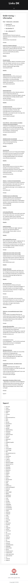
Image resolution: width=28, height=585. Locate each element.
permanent (8, 523)
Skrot (7, 420)
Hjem (4, 21)
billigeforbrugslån (10, 442)
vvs (6, 557)
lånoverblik (8, 496)
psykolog (8, 524)
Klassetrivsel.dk (6, 60)
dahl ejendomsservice (10, 453)
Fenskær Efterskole (7, 268)
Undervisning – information (12, 21)
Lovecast (8, 414)
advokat (7, 428)
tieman (7, 549)
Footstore (8, 409)
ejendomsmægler (9, 462)
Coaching (8, 24)
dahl (7, 451)
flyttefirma (8, 470)
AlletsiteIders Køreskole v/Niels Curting (12, 380)
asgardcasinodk (9, 434)
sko (6, 540)
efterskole (8, 461)
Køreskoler (5, 33)
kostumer (8, 488)
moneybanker (9, 507)
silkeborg (8, 537)
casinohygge (8, 450)
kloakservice (8, 485)
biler (7, 440)
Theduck (8, 426)
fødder (7, 474)
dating (7, 454)
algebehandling (9, 429)
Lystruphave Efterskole (8, 211)
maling (7, 499)
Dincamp (8, 406)
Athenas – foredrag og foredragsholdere (12, 180)
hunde (7, 481)
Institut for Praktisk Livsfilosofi (10, 45)
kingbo (7, 484)
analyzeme (8, 431)
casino (7, 447)
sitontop (7, 538)
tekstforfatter (9, 547)
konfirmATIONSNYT (10, 487)
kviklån (7, 490)
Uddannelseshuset (7, 74)
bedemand (8, 439)
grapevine (8, 476)
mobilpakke (8, 504)
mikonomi (8, 502)
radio (7, 526)
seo (6, 532)
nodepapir (8, 513)
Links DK (14, 3)
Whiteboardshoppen (7, 350)
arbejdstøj (8, 433)
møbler (7, 510)
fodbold (7, 471)
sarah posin (8, 530)
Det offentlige (9, 28)
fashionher (8, 468)
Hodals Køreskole (7, 226)
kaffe (7, 482)
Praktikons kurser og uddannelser (10, 195)
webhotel (8, 558)
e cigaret (8, 459)
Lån (6, 415)
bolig (7, 445)
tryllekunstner (9, 552)
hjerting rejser (9, 479)
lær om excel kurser (7, 283)
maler (7, 498)
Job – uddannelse (10, 31)
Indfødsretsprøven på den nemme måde (11, 252)
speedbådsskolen (9, 544)
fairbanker (8, 467)
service (7, 535)
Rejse (7, 419)
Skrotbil (7, 422)
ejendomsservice (9, 464)
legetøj (7, 493)
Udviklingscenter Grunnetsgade (10, 138)
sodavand (8, 543)
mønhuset (8, 512)
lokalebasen (8, 495)
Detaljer (5, 55)
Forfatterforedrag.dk (7, 106)
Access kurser (6, 150)
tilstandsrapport (9, 551)
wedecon (8, 560)
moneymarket (9, 509)
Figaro (7, 408)
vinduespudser (9, 555)
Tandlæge (8, 425)
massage (7, 501)
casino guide (8, 448)
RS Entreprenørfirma (10, 417)
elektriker (8, 465)
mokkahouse (8, 506)
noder (7, 515)
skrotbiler (8, 541)
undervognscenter (10, 554)
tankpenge (8, 546)
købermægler (9, 492)
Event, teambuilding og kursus (9, 239)
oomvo (7, 518)
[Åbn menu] (14, 8)
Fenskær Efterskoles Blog (8, 326)
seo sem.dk (8, 533)
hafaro (7, 478)
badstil (7, 437)
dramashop (8, 456)
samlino (7, 529)
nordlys (7, 516)
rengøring (8, 527)
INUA (7, 412)
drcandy (7, 457)
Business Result (6, 164)
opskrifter (8, 520)
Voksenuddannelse (7, 90)
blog (7, 443)
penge (7, 521)
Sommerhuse (9, 423)
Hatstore (8, 411)
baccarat (8, 436)
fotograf (7, 473)
